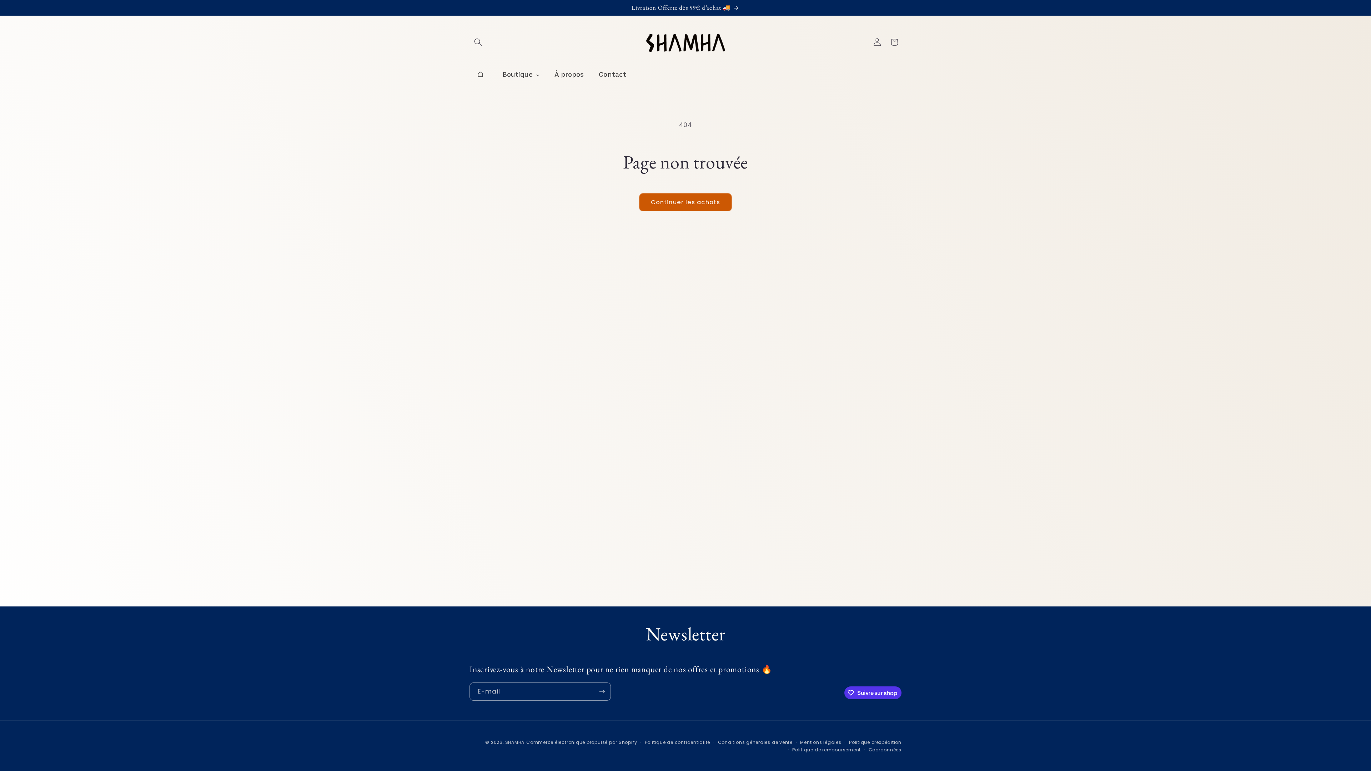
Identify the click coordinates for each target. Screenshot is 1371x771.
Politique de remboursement (826, 750)
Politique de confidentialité (677, 742)
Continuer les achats (685, 202)
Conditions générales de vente (755, 742)
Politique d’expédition (875, 742)
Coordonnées (885, 750)
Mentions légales (820, 742)
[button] (478, 42)
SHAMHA (515, 742)
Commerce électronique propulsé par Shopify (581, 742)
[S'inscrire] (602, 691)
